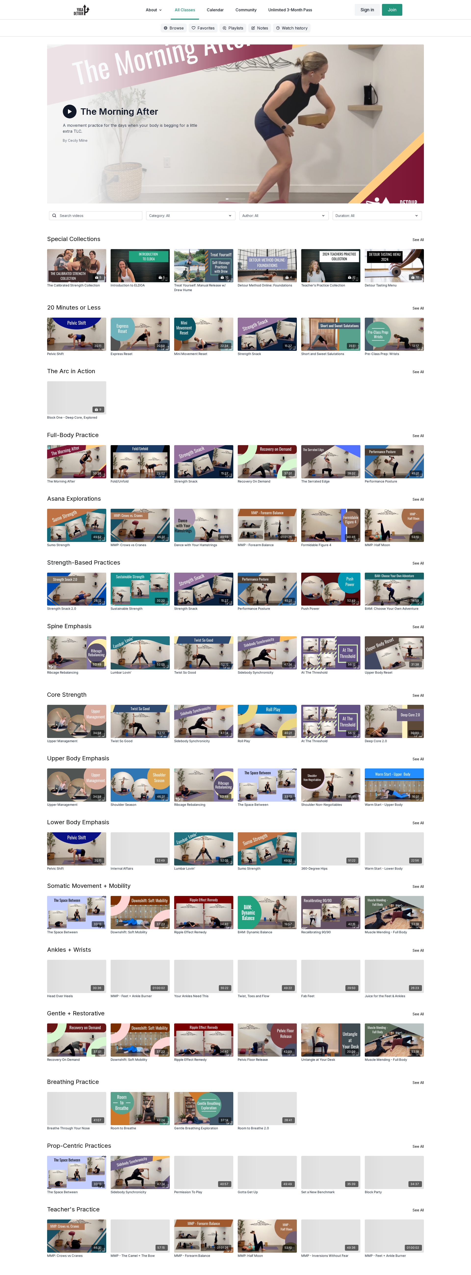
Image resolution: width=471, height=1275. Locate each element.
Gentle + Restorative (76, 1013)
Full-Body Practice (73, 435)
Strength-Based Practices (83, 562)
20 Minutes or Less (74, 307)
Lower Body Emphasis (78, 822)
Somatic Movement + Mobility (89, 885)
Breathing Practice (73, 1081)
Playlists (235, 28)
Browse (177, 28)
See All (418, 240)
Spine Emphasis (69, 626)
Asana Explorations (74, 498)
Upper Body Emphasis (78, 758)
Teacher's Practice (73, 1209)
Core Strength (67, 694)
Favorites (206, 28)
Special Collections (73, 238)
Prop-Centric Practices (79, 1145)
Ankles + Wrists (69, 949)
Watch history (295, 28)
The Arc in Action (71, 371)
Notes (262, 28)
